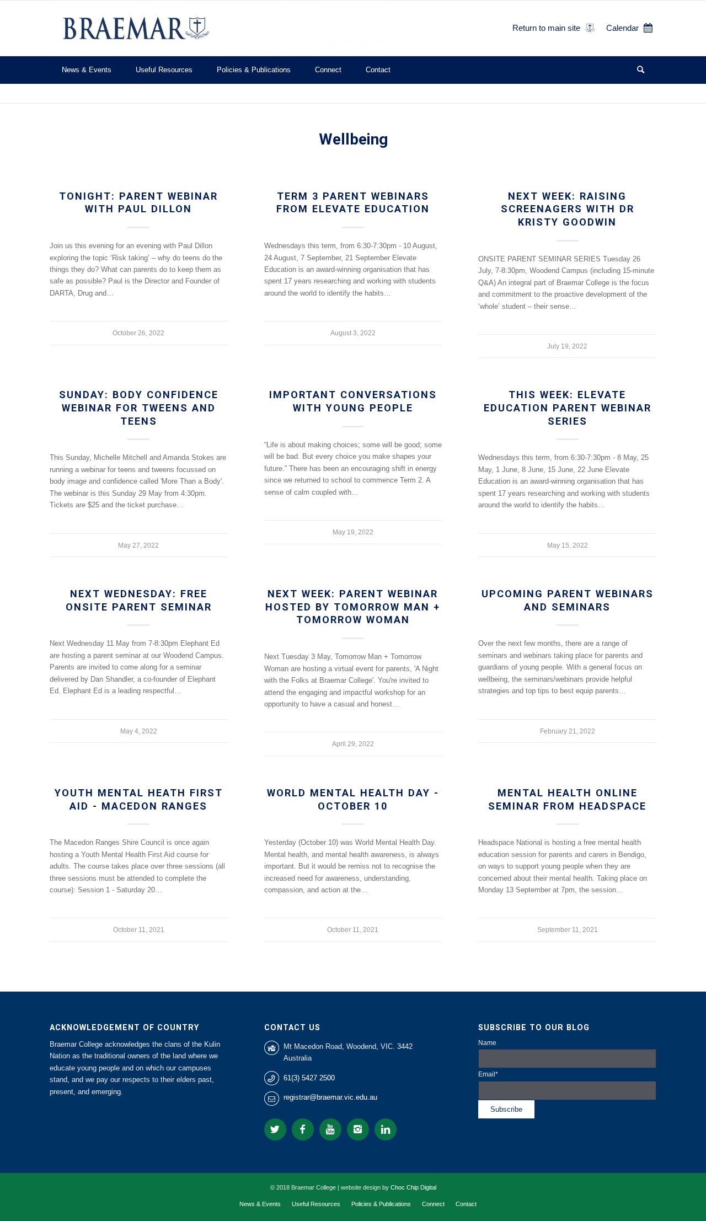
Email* (488, 1074)
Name (487, 1043)
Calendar (622, 28)
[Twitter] (275, 1129)
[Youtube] (330, 1129)
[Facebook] (303, 1129)
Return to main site (546, 28)
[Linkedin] (386, 1129)
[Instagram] (358, 1129)
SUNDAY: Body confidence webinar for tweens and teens (138, 407)
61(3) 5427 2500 (309, 1078)
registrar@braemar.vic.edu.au (330, 1097)
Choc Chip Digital (413, 1187)
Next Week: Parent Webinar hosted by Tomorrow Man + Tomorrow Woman (352, 606)
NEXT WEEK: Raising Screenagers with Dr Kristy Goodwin (567, 209)
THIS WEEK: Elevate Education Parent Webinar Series (567, 407)
